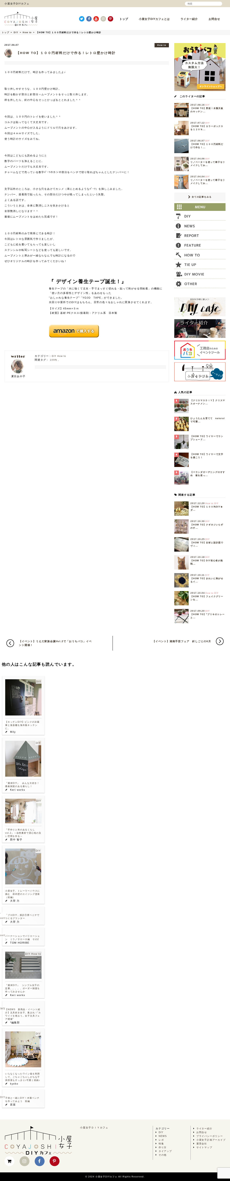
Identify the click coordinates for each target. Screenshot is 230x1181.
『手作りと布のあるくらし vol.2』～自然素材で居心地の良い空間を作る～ (23, 832)
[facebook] (89, 19)
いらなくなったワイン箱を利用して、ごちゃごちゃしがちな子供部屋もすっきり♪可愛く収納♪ (22, 1077)
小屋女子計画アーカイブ (211, 1140)
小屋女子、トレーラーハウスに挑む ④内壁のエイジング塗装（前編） (22, 894)
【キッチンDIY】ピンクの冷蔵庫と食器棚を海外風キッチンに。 (22, 725)
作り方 (163, 1147)
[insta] (103, 19)
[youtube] (96, 19)
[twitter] (81, 19)
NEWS (163, 1136)
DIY (16, 32)
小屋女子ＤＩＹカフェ (94, 1127)
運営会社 (201, 1143)
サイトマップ (204, 1147)
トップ (123, 18)
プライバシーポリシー (209, 1136)
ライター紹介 (189, 18)
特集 (161, 1143)
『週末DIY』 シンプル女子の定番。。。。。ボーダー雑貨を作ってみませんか (22, 988)
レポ (161, 1140)
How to (27, 32)
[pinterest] (110, 19)
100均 (53, 360)
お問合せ (214, 18)
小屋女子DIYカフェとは (154, 18)
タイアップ (165, 1151)
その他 (163, 1155)
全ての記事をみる (201, 197)
